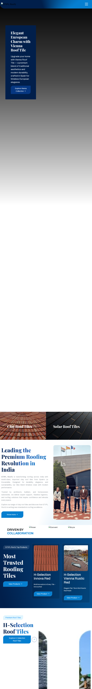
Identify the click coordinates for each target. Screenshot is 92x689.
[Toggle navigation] (86, 4)
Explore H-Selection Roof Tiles (17, 639)
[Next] (82, 405)
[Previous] (75, 405)
